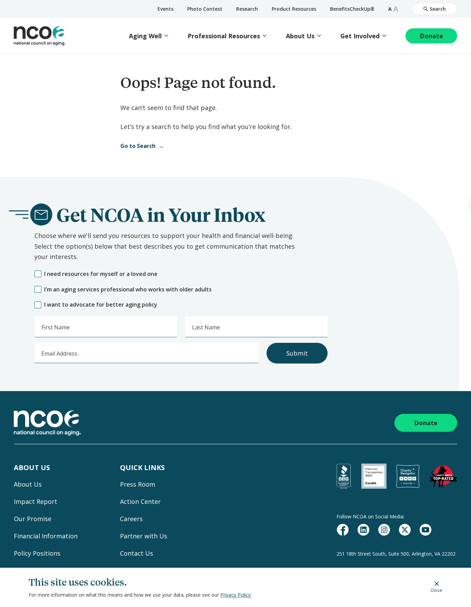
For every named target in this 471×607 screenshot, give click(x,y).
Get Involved (360, 36)
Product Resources (294, 9)
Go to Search (138, 146)
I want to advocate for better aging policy (100, 304)
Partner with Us (143, 536)
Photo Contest (204, 9)
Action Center (140, 501)
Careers (131, 519)
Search (438, 9)
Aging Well (145, 36)
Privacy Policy (235, 594)
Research (247, 9)
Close (436, 590)
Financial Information (46, 536)
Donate (431, 36)
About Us (300, 36)
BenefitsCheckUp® (352, 9)
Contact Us (136, 553)
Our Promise (32, 519)
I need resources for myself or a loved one (101, 274)
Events (165, 9)
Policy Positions (37, 553)
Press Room (137, 484)
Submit (297, 353)
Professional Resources (224, 36)
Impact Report (35, 501)
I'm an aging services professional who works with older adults (128, 289)
